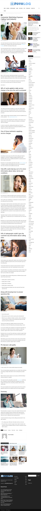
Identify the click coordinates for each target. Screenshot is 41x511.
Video (30, 245)
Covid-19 (30, 103)
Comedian (30, 96)
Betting (30, 72)
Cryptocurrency (31, 104)
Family (30, 125)
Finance (30, 135)
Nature (30, 191)
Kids (29, 168)
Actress (30, 61)
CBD (29, 92)
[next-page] (3, 467)
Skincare (30, 218)
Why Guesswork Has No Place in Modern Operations (36, 33)
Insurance (30, 167)
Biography (30, 76)
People (30, 199)
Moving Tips (31, 186)
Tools (30, 235)
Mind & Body (31, 178)
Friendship (31, 140)
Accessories (31, 58)
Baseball (30, 68)
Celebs (30, 93)
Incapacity (30, 164)
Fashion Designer (32, 130)
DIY (29, 114)
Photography (31, 202)
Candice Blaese (30, 25)
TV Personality (31, 239)
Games (17, 8)
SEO (29, 211)
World (30, 250)
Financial (30, 136)
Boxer (30, 79)
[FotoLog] (20, 4)
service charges (23, 162)
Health (30, 154)
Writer (30, 251)
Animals (30, 64)
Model (30, 179)
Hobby (30, 157)
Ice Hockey (30, 162)
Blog (29, 77)
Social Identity (31, 221)
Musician (30, 189)
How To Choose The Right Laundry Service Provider (4, 453)
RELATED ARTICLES (4, 443)
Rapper (30, 205)
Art (29, 66)
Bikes (30, 74)
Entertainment (12, 8)
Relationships (31, 207)
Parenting (30, 197)
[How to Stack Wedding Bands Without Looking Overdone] (30, 50)
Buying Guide (31, 85)
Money (30, 181)
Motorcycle (31, 183)
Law (29, 170)
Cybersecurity (31, 108)
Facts (30, 124)
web (29, 247)
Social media (31, 224)
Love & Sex (31, 173)
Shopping (30, 213)
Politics (30, 203)
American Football (32, 63)
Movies (30, 184)
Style (24, 8)
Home (5, 8)
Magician (30, 175)
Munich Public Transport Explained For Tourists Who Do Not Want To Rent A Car (7, 501)
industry (9, 430)
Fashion (30, 128)
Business (8, 8)
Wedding (30, 248)
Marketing (30, 176)
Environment (31, 122)
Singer (30, 215)
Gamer (30, 144)
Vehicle (30, 243)
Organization (31, 195)
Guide (30, 151)
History (30, 156)
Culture (30, 106)
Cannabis (30, 87)
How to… (30, 160)
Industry (30, 165)
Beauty (30, 71)
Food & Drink (31, 138)
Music (30, 187)
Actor (30, 60)
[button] (39, 8)
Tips (4, 13)
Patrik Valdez (11, 434)
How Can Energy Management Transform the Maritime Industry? (5, 463)
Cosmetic (30, 101)
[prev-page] (1, 467)
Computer (30, 100)
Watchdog (20, 430)
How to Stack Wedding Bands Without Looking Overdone (36, 50)
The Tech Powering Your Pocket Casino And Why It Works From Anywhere (6, 490)
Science (30, 210)
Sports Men (31, 227)
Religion (30, 208)
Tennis (30, 232)
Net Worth (21, 8)
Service (17, 430)
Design (30, 112)
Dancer (30, 109)
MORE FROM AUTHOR (13, 443)
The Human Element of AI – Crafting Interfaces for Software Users (6, 497)
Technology (28, 8)
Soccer (30, 219)
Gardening (31, 148)
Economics (31, 117)
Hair (29, 152)
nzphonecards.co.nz (13, 116)
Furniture (30, 141)
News (30, 194)
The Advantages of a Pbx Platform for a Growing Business (22, 453)
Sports (30, 226)
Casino (30, 90)
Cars (29, 88)
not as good (19, 379)
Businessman (31, 84)
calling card (5, 430)
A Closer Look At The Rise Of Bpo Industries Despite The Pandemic (13, 463)
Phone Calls (13, 430)
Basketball (30, 69)
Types (30, 240)
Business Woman (32, 82)
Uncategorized (31, 242)
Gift (29, 149)
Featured (30, 133)
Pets (29, 200)
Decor (30, 111)
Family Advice (31, 127)
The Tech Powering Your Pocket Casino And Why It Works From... (33, 23)
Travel (5, 10)
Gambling (30, 143)
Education (30, 119)
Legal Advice (31, 171)
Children (30, 95)
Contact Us (33, 8)
